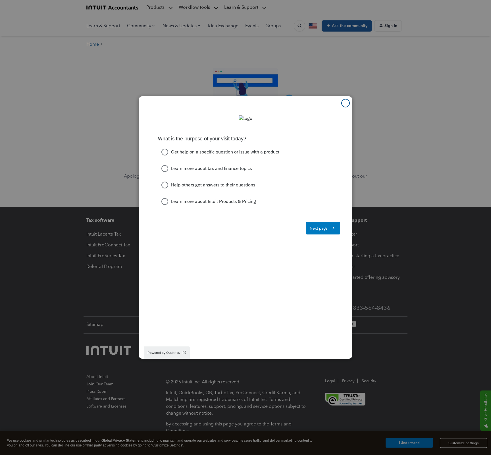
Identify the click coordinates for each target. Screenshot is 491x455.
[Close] (345, 103)
